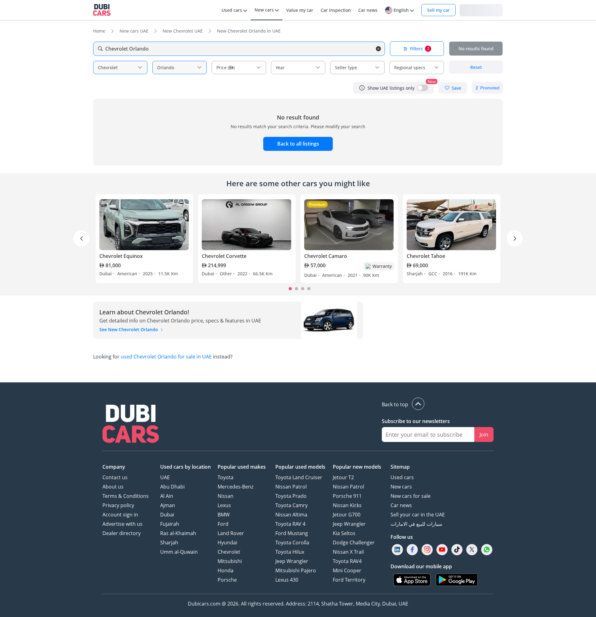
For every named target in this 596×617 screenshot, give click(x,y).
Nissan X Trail (348, 551)
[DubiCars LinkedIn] (397, 549)
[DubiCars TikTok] (457, 549)
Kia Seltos (344, 533)
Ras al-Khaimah (178, 533)
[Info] (362, 88)
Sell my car (438, 10)
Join (484, 434)
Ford (223, 523)
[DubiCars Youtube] (442, 549)
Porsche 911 (347, 496)
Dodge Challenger (354, 542)
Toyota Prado (291, 496)
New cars (401, 486)
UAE (165, 477)
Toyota (225, 477)
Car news (401, 505)
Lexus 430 (286, 579)
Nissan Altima (291, 514)
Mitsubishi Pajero (295, 570)
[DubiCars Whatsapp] (486, 550)
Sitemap (400, 466)
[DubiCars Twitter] (472, 549)
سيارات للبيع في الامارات (416, 523)
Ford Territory (349, 579)
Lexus (224, 505)
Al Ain (166, 496)
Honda (225, 570)
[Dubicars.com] (130, 424)
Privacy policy (118, 505)
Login (481, 10)
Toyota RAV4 (347, 561)
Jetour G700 (346, 514)
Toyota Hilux (289, 551)
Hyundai (227, 542)
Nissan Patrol (291, 486)
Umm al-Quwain (179, 551)
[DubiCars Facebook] (412, 550)
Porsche (227, 579)
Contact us (115, 477)
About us (113, 486)
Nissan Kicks (347, 505)
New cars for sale (411, 496)
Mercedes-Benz (235, 486)
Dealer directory (121, 533)
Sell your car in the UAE (418, 514)
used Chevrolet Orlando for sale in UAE (166, 356)
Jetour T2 (343, 477)
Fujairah (169, 523)
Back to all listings (298, 143)
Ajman (167, 505)
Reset (476, 67)
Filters (419, 49)
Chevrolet (229, 551)
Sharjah (169, 542)
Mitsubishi (230, 561)
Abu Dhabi (172, 486)
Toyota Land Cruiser (298, 477)
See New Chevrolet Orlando (129, 329)
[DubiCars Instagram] (427, 549)
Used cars (402, 477)
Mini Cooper (347, 570)
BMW (224, 514)
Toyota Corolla (292, 542)
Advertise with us (122, 523)
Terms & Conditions (125, 496)
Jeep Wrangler (291, 561)
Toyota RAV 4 (290, 523)
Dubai (167, 514)
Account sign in (120, 514)
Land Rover (231, 533)
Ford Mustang (291, 533)
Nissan (225, 496)
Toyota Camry (291, 505)
